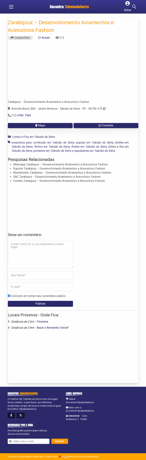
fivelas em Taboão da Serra (89, 146)
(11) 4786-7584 (21, 115)
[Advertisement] (73, 71)
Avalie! (46, 37)
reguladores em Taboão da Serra (94, 150)
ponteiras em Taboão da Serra (52, 150)
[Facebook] (11, 415)
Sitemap (38, 456)
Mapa (41, 125)
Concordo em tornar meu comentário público (38, 296)
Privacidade (25, 456)
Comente (107, 125)
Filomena (42, 321)
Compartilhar (22, 37)
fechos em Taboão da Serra (52, 146)
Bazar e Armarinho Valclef (53, 327)
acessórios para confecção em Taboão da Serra (42, 142)
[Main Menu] (11, 6)
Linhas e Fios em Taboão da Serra (33, 136)
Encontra (69, 6)
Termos (12, 456)
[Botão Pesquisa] (134, 6)
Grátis (83, 419)
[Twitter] (21, 415)
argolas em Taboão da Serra (94, 142)
